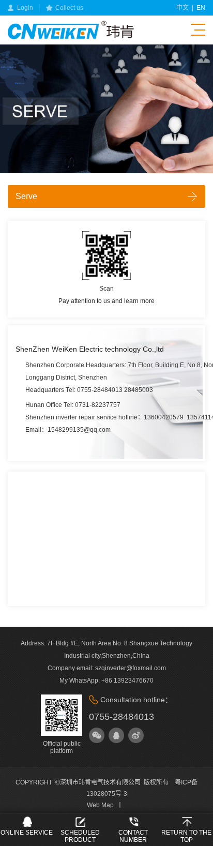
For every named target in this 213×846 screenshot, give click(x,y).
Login (25, 7)
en (200, 7)
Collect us (69, 7)
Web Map (100, 805)
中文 (182, 7)
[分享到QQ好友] (116, 735)
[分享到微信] (96, 735)
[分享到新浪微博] (136, 735)
